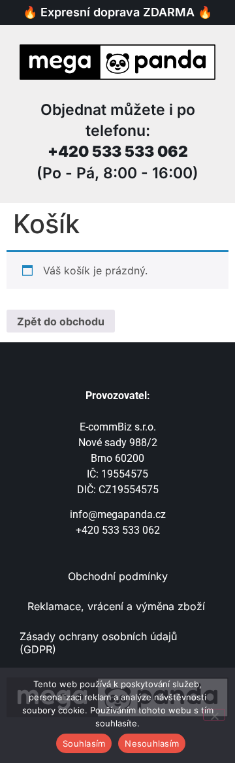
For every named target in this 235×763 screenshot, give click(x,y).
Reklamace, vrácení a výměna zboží (117, 606)
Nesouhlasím (152, 743)
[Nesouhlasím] (214, 715)
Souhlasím (84, 743)
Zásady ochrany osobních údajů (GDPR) (98, 643)
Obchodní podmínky (118, 576)
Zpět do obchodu (60, 321)
